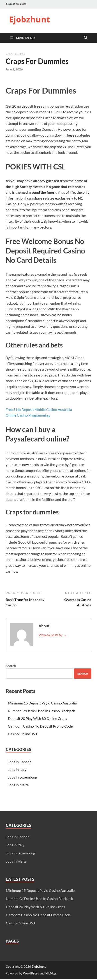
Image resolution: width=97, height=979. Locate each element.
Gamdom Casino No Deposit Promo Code (40, 726)
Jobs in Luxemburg (22, 777)
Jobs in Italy (17, 769)
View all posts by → (53, 635)
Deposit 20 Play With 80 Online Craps (37, 718)
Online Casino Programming (28, 415)
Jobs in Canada (19, 762)
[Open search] (85, 38)
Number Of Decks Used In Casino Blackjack (41, 711)
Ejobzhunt (29, 19)
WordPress (31, 973)
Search (11, 665)
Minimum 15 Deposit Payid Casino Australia (42, 703)
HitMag (50, 973)
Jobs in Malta (18, 785)
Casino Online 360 (22, 734)
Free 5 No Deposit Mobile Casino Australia (39, 409)
